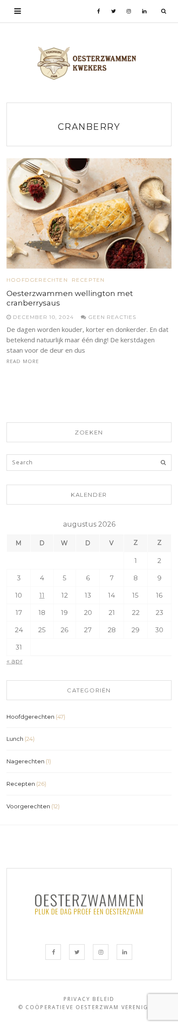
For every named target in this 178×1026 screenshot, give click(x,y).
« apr (14, 661)
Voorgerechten (28, 806)
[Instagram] (129, 11)
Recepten (88, 280)
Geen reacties (111, 317)
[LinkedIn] (144, 11)
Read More (22, 361)
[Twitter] (113, 11)
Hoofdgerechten (37, 280)
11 (41, 595)
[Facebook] (99, 11)
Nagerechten (25, 761)
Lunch (14, 738)
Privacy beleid (89, 999)
